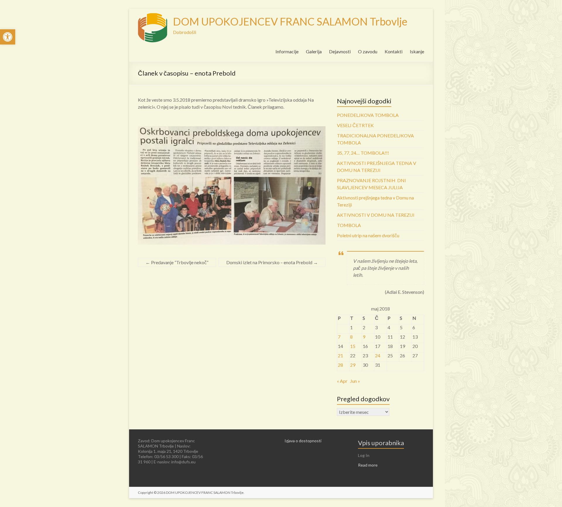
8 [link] (351, 336)
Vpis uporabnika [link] (381, 443)
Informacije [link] (287, 51)
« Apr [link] (342, 381)
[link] (7, 37)
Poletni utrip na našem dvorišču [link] (368, 235)
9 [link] (364, 336)
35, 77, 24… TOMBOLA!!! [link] (363, 153)
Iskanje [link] (417, 51)
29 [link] (352, 365)
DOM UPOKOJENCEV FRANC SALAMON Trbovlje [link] (290, 21)
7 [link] (339, 336)
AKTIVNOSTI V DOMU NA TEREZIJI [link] (375, 215)
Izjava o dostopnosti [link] (303, 440)
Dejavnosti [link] (340, 51)
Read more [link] (368, 464)
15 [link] (352, 346)
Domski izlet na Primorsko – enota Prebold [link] (272, 262)
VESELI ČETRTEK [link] (355, 125)
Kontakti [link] (393, 51)
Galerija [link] (314, 51)
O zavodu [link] (367, 51)
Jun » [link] (355, 381)
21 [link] (340, 355)
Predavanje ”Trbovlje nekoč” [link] (176, 262)
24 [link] (377, 355)
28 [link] (340, 365)
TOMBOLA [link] (349, 225)
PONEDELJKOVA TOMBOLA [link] (368, 115)
